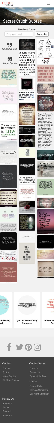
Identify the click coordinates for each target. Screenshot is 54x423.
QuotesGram (7, 3)
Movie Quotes (9, 376)
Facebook (7, 403)
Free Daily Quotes (27, 29)
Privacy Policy (36, 385)
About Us (34, 368)
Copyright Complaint (39, 393)
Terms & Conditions (39, 389)
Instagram (7, 415)
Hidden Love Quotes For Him (27, 322)
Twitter (6, 407)
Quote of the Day (38, 376)
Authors (6, 368)
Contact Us (35, 372)
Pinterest (7, 411)
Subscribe (42, 34)
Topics (6, 372)
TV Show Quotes (11, 379)
